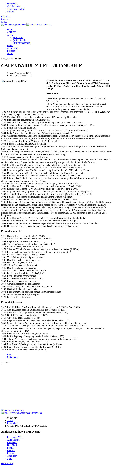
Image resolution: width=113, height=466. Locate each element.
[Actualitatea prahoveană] (26, 24)
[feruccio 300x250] (12, 410)
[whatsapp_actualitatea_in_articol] (21, 413)
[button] (10, 35)
